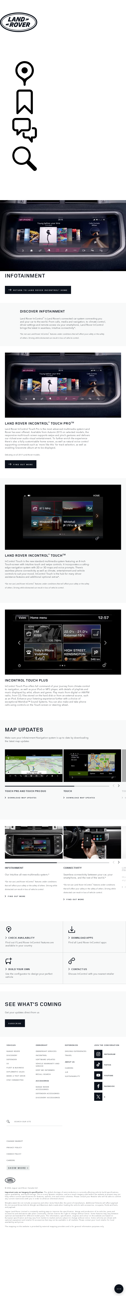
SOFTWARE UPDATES (45, 1059)
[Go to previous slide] (113, 785)
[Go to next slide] (118, 785)
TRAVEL (68, 1055)
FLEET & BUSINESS (15, 1067)
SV (8, 1063)
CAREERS (69, 1067)
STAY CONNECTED (15, 1079)
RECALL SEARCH (43, 1074)
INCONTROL (41, 1055)
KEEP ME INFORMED (45, 1070)
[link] (63, 47)
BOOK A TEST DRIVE (16, 1075)
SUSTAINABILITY (72, 1076)
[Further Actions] (119, 1289)
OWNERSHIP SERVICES (46, 1051)
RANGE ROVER (13, 1051)
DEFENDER (12, 1059)
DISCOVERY (12, 1055)
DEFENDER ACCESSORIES (48, 1093)
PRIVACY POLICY (14, 1147)
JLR (66, 1072)
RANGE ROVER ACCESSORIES (42, 1087)
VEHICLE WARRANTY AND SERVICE (48, 1064)
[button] (63, 1)
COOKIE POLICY (14, 1153)
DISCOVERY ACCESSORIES (48, 1097)
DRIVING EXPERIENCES (75, 1051)
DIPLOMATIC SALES (16, 1071)
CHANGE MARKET (15, 1141)
